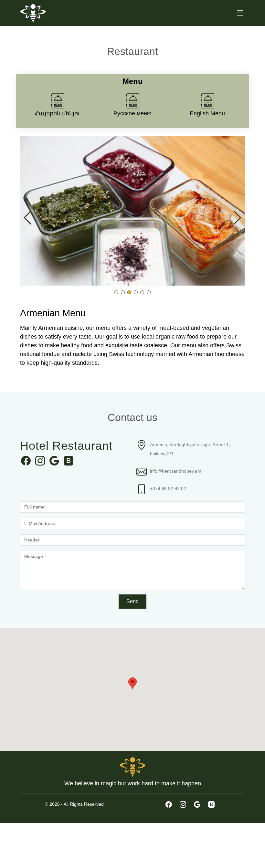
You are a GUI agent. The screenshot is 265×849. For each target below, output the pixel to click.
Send (132, 601)
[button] (116, 292)
